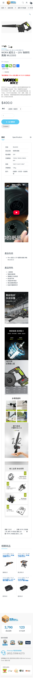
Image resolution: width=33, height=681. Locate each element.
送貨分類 (10, 8)
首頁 (2, 8)
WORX (3, 50)
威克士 (17, 533)
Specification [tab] (17, 137)
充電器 (7, 577)
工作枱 (23, 553)
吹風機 (7, 50)
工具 (10, 50)
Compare (6, 61)
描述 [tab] (3, 137)
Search (23, 3)
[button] (30, 14)
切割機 (7, 553)
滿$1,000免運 (22, 8)
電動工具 (21, 50)
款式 (3, 108)
